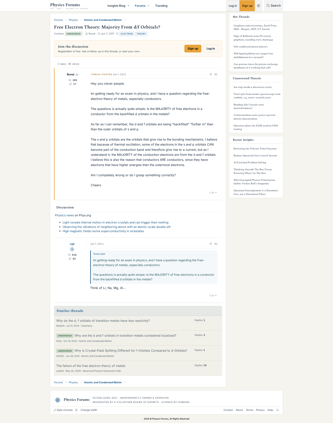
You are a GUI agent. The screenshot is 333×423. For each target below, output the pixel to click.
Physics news (64, 215)
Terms (249, 409)
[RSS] (277, 410)
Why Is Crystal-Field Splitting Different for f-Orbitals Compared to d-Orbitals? (131, 350)
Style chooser (65, 409)
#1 (216, 74)
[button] (128, 5)
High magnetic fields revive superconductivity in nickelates (103, 231)
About (239, 409)
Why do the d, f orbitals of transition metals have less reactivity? (103, 321)
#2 (216, 243)
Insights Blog (116, 6)
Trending (161, 6)
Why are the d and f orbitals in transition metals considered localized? (125, 335)
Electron (127, 33)
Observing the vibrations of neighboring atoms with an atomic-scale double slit (117, 227)
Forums (140, 6)
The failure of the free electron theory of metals (90, 366)
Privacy (260, 409)
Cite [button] (211, 192)
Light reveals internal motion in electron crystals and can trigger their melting (115, 222)
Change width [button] (89, 409)
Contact (228, 409)
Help (270, 409)
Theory (141, 33)
